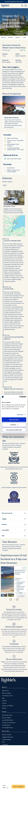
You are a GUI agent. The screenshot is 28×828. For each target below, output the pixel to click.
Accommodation (6, 739)
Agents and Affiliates (7, 705)
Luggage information (7, 737)
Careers (4, 703)
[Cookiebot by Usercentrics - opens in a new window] (19, 397)
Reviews (4, 700)
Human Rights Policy (7, 727)
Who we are (5, 690)
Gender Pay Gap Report (8, 722)
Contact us (5, 744)
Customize (13, 424)
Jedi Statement (6, 725)
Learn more (20, 414)
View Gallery (19, 31)
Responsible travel (7, 715)
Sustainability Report (7, 720)
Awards (4, 708)
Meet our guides (6, 693)
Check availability (18, 786)
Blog (3, 698)
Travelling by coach (7, 695)
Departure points (6, 734)
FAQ (3, 742)
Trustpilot (5, 449)
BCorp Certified (6, 717)
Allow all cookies (14, 419)
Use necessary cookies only (14, 429)
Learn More (21, 596)
